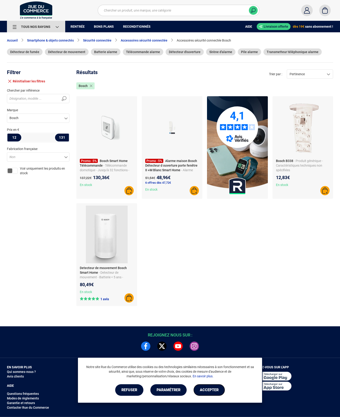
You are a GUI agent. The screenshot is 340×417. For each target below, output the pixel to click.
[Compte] (307, 10)
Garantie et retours (21, 403)
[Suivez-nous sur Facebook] (145, 346)
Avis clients (15, 376)
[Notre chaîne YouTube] (178, 346)
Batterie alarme (105, 52)
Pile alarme (249, 52)
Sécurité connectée (97, 40)
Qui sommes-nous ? (21, 372)
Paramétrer (168, 390)
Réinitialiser (29, 81)
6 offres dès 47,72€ (158, 182)
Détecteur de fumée (24, 52)
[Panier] (325, 10)
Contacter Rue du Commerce (28, 407)
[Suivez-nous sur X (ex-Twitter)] (162, 346)
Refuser (129, 390)
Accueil (12, 40)
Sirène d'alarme (220, 52)
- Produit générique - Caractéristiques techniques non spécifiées (299, 165)
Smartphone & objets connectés (50, 40)
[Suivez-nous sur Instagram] (194, 346)
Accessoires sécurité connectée (144, 40)
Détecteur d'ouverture (185, 52)
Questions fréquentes (23, 394)
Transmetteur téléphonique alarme (292, 52)
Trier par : (275, 74)
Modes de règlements (23, 398)
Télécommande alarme (143, 52)
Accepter (209, 390)
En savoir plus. (203, 376)
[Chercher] (253, 10)
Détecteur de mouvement (66, 52)
